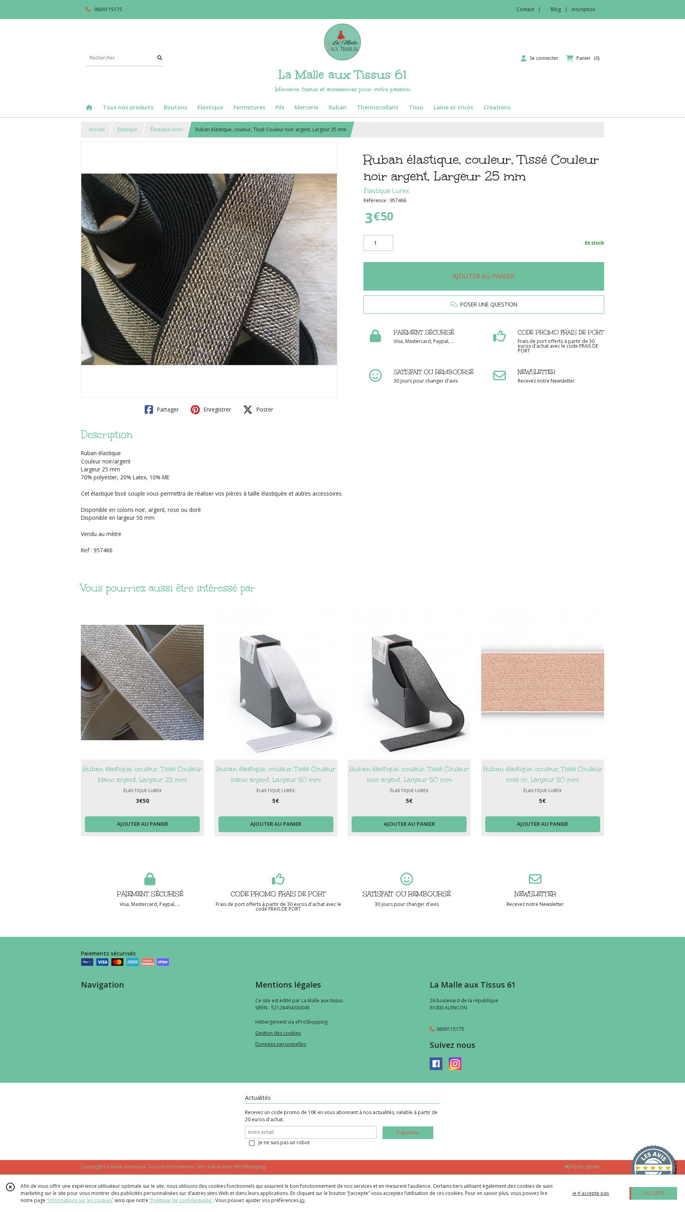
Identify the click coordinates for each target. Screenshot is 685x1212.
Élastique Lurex (386, 190)
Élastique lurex (166, 129)
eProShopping (249, 1166)
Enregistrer (216, 409)
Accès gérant (585, 1166)
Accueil (97, 129)
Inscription (583, 9)
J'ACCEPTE (654, 1193)
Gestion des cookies (278, 1033)
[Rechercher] (160, 58)
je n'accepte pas (590, 1193)
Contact (525, 9)
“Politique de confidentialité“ (181, 1200)
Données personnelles (280, 1044)
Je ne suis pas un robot (284, 1142)
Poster (263, 409)
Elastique (127, 129)
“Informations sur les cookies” (80, 1200)
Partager (167, 409)
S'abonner (407, 1132)
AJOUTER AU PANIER (484, 276)
